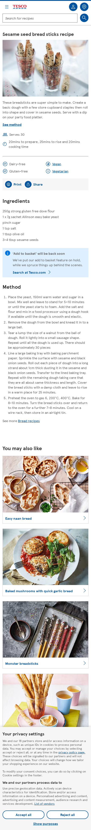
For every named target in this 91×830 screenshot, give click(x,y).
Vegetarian (60, 171)
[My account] (73, 7)
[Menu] (7, 7)
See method (12, 124)
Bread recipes (29, 420)
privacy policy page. (71, 752)
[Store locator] (84, 7)
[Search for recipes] (84, 18)
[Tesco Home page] (20, 7)
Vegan (56, 163)
